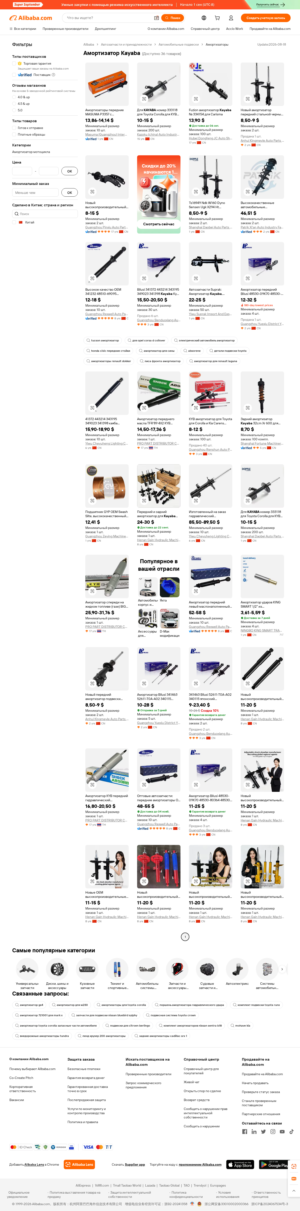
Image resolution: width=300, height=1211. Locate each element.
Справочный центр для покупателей (201, 1071)
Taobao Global (169, 1185)
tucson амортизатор (105, 340)
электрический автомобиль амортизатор (207, 340)
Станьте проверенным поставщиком (259, 1103)
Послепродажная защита (87, 1100)
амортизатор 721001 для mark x (41, 1015)
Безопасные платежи (84, 1069)
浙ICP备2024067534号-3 (269, 1204)
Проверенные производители (148, 1074)
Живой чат (191, 1082)
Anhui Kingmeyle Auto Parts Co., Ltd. (262, 140)
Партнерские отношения (261, 1114)
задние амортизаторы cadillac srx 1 (163, 1036)
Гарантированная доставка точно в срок (88, 1089)
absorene (194, 350)
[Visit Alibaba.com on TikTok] (291, 1131)
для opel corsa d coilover (148, 340)
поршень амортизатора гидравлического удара (192, 1005)
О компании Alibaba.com (29, 1059)
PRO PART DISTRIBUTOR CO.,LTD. (158, 443)
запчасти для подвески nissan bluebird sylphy (106, 1015)
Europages (218, 1185)
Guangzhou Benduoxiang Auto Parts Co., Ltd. (158, 320)
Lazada (150, 1185)
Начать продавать (255, 1083)
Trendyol (200, 1185)
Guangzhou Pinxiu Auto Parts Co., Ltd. (107, 227)
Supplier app (135, 1164)
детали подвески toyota (230, 350)
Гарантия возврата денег (86, 1078)
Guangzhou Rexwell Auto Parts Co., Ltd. (107, 314)
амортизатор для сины (159, 350)
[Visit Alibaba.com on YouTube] (282, 1131)
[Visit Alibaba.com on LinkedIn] (254, 1131)
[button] (156, 18)
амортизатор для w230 (72, 1005)
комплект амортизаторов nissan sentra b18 (193, 1025)
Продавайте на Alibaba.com (262, 1074)
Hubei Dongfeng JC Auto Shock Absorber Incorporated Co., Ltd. (210, 138)
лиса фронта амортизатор (162, 361)
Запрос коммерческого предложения (143, 1085)
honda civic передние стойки (110, 350)
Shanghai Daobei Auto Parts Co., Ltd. (210, 227)
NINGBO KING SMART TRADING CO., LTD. (262, 630)
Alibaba (88, 44)
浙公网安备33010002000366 (226, 1204)
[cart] (218, 18)
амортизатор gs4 (31, 1005)
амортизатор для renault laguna (215, 361)
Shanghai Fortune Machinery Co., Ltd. (262, 443)
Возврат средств (197, 1100)
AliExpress (83, 1185)
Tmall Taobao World (127, 1185)
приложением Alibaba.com (200, 1164)
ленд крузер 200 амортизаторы (104, 1036)
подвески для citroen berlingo (130, 1025)
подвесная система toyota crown (173, 1015)
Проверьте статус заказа (261, 1092)
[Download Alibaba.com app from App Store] (240, 1164)
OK (69, 171)
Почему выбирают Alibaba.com (32, 1069)
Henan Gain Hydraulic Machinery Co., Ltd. (158, 540)
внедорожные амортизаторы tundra (44, 1036)
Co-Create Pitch (21, 1078)
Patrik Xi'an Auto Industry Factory (262, 227)
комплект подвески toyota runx (259, 1005)
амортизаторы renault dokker (111, 361)
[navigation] (45, 491)
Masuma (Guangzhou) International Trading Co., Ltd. (107, 134)
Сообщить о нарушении (202, 1126)
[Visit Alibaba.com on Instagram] (273, 1131)
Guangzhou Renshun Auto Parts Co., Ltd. (210, 449)
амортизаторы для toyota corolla (123, 1005)
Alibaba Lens (34, 1164)
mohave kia (242, 1025)
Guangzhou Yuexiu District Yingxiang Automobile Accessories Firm (262, 324)
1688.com (102, 1185)
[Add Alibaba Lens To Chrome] (79, 1164)
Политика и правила (83, 1122)
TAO (187, 1185)
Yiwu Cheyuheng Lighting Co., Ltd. (107, 443)
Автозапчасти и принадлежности (126, 44)
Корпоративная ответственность (22, 1089)
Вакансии (16, 1100)
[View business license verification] (192, 1204)
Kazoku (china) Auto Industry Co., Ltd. (158, 134)
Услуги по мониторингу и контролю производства (87, 1111)
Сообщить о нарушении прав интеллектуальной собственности (205, 1113)
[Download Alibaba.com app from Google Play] (275, 1164)
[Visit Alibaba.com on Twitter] (263, 1131)
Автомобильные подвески (179, 44)
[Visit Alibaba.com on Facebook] (245, 1131)
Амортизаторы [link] (217, 44)
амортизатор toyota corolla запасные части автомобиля (58, 1025)
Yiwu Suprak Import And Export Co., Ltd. (210, 314)
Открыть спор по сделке (202, 1091)
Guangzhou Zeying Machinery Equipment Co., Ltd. (107, 536)
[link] (294, 1166)
